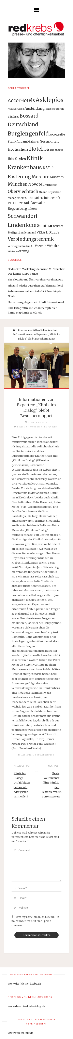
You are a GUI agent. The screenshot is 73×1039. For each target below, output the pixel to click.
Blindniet (13, 116)
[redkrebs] (36, 29)
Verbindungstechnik (31, 239)
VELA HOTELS (48, 232)
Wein (11, 251)
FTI (37, 142)
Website (53, 246)
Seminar (45, 225)
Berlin (60, 108)
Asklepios (49, 100)
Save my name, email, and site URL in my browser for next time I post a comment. (35, 921)
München (18, 184)
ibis (46, 149)
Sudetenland (28, 232)
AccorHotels (21, 100)
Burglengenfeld (28, 133)
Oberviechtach (23, 191)
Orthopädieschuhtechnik (42, 198)
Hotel (36, 149)
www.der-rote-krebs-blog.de (26, 1006)
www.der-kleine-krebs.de (24, 983)
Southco (58, 225)
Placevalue (37, 203)
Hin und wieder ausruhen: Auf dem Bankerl (35, 285)
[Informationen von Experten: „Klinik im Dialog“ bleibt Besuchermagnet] (37, 365)
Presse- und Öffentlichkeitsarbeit (37, 330)
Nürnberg (50, 184)
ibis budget (56, 150)
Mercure (40, 176)
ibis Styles (17, 158)
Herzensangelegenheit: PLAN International (36, 302)
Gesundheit (49, 141)
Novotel (36, 184)
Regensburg (17, 209)
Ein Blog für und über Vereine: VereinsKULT (35, 279)
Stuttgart (14, 232)
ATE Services (16, 108)
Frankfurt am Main (21, 141)
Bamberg (50, 109)
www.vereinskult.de (20, 1032)
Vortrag (40, 246)
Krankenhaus (25, 167)
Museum (57, 177)
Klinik (35, 158)
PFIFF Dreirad (18, 203)
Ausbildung (35, 108)
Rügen (32, 209)
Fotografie (57, 134)
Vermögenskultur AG (21, 246)
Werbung (22, 251)
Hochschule (18, 149)
